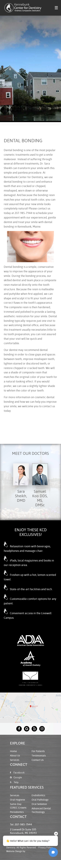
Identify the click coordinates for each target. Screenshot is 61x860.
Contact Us (38, 759)
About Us (15, 755)
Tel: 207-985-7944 (21, 824)
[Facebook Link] (19, 728)
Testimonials (39, 755)
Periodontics (17, 812)
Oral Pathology (40, 799)
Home (13, 751)
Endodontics (38, 795)
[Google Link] (26, 728)
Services (14, 759)
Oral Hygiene (17, 799)
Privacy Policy (45, 847)
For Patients (38, 751)
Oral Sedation (39, 804)
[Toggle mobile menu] (56, 7)
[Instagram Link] (42, 728)
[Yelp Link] (34, 728)
